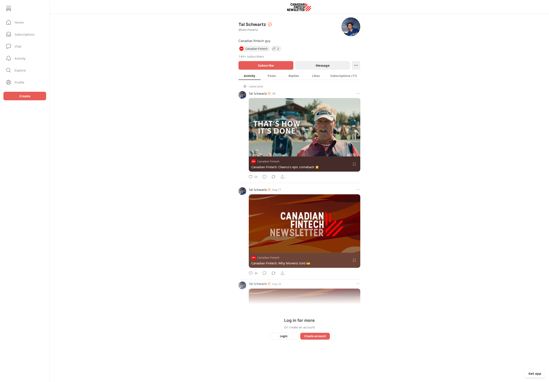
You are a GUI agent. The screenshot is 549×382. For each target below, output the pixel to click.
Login (284, 336)
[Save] (354, 164)
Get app (534, 373)
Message (323, 65)
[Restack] (273, 176)
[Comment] (264, 176)
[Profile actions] (356, 65)
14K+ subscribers (251, 56)
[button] (24, 22)
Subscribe (266, 65)
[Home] (8, 8)
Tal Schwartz (258, 93)
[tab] (249, 75)
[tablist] (299, 75)
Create (24, 96)
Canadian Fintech (268, 161)
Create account (315, 336)
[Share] (282, 176)
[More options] (358, 93)
